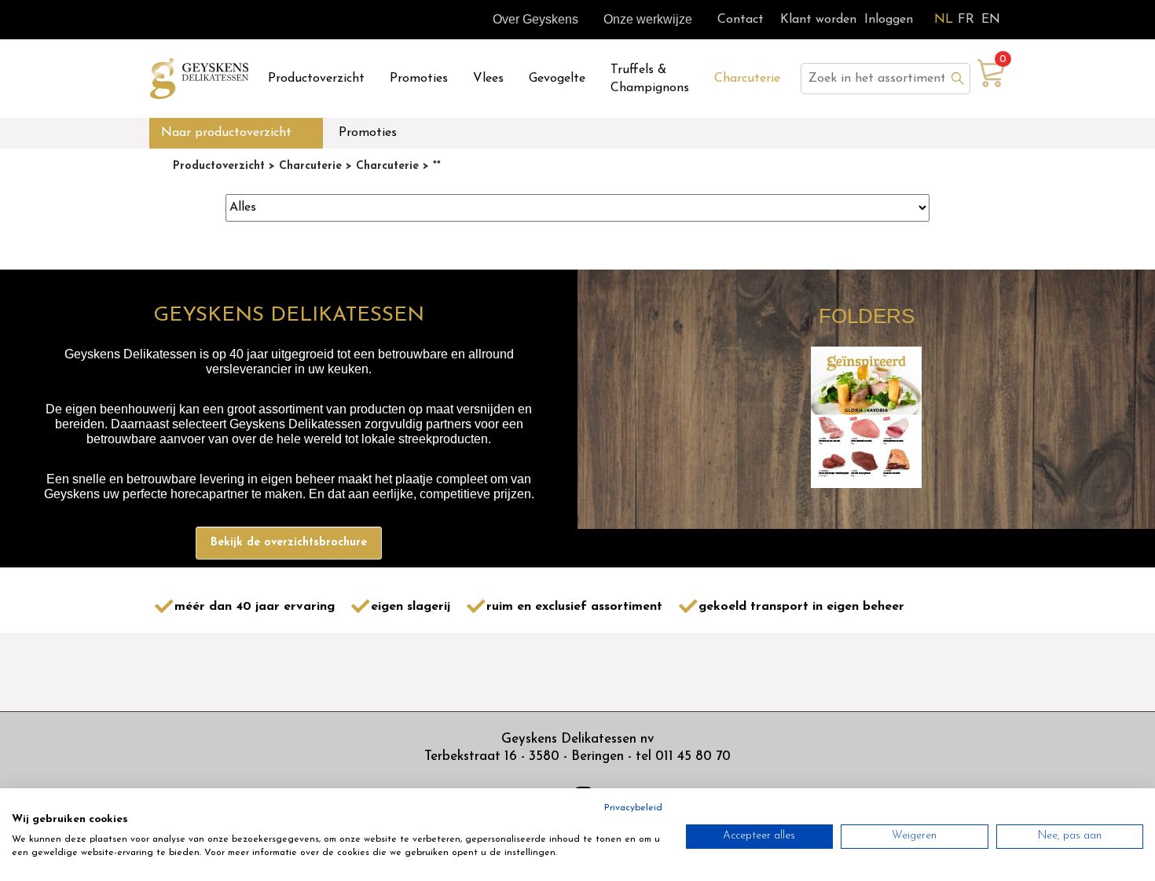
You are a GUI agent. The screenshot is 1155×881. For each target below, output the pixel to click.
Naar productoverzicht (226, 133)
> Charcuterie (303, 166)
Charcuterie (747, 78)
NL (943, 19)
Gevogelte (557, 78)
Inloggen (888, 19)
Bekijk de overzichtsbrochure (289, 543)
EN (990, 19)
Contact (740, 19)
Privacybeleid (633, 808)
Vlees (488, 78)
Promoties (419, 78)
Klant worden (818, 19)
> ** (430, 166)
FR (966, 19)
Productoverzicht (316, 78)
